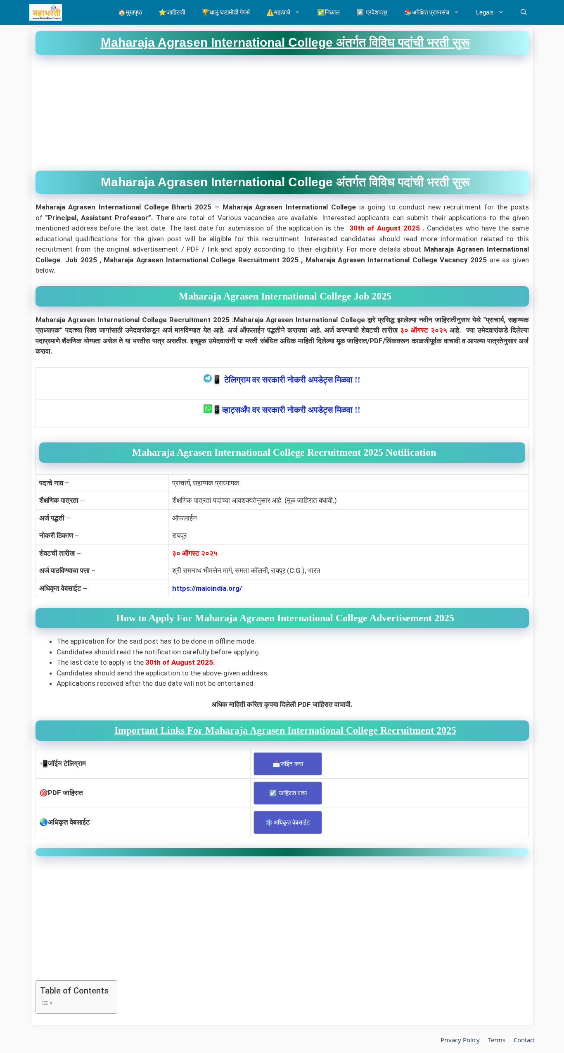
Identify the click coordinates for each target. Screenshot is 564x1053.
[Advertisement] (282, 113)
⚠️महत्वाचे (278, 12)
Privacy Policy (460, 1040)
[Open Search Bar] (523, 12)
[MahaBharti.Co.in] (47, 12)
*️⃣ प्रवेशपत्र (372, 12)
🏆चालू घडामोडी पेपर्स (225, 12)
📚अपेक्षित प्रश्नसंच (426, 12)
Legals (485, 12)
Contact (524, 1040)
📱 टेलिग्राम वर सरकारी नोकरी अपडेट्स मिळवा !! (286, 379)
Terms (496, 1040)
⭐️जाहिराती (172, 12)
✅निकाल (328, 12)
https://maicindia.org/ (207, 588)
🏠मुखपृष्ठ (130, 12)
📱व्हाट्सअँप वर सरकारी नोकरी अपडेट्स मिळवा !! (286, 409)
